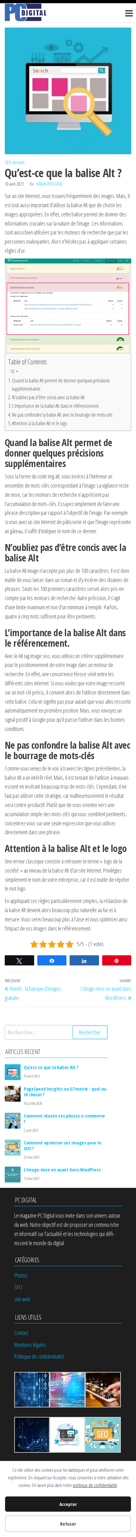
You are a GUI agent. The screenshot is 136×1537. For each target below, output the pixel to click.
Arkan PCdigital (49, 184)
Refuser (68, 1524)
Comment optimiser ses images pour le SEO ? (62, 1145)
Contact (21, 1332)
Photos (21, 1275)
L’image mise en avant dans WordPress (62, 1169)
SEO (8, 162)
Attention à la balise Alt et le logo (39, 423)
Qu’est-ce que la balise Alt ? (51, 1067)
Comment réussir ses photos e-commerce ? (64, 1118)
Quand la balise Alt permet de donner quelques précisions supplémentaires (60, 384)
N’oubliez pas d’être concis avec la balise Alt (48, 397)
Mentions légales (30, 1344)
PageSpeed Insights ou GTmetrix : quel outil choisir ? (66, 1092)
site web (18, 162)
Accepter (68, 1504)
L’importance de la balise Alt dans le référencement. (56, 405)
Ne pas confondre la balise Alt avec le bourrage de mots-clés (62, 414)
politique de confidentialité (95, 1485)
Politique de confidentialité (39, 1356)
